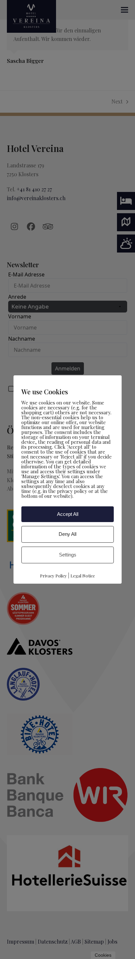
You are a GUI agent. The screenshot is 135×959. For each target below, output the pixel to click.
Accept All (67, 514)
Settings (67, 554)
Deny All (67, 534)
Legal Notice (82, 575)
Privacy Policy (53, 575)
